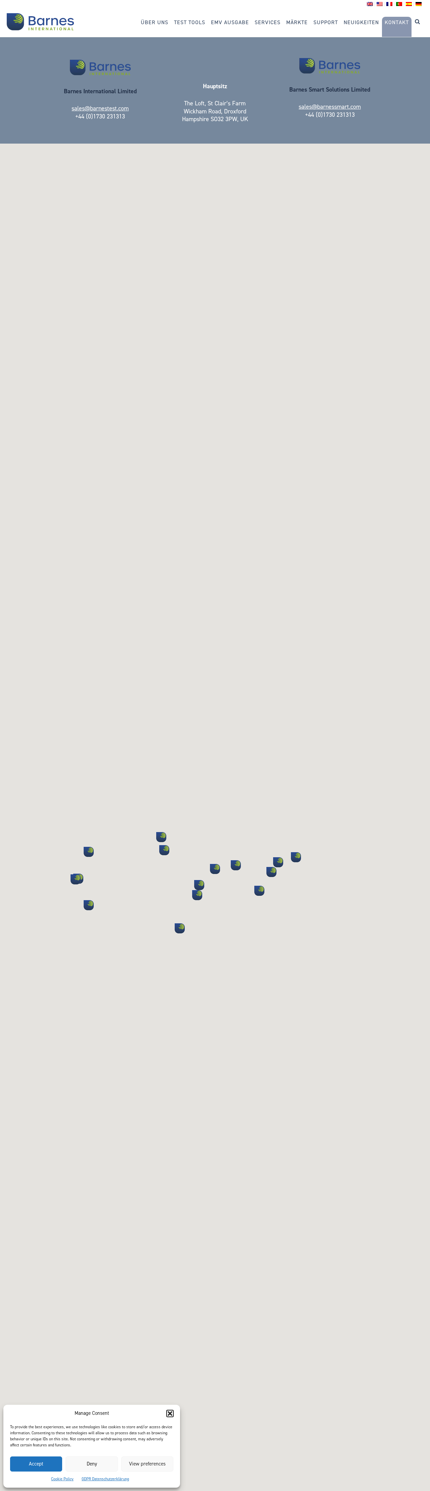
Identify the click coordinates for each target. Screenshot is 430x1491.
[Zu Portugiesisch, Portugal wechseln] (399, 4)
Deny (92, 1463)
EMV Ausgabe (230, 22)
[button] (170, 1413)
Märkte (297, 22)
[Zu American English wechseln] (380, 4)
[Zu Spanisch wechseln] (409, 4)
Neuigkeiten (361, 22)
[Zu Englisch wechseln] (370, 4)
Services (268, 22)
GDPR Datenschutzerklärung (105, 1479)
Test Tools (189, 22)
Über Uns (154, 22)
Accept (36, 1463)
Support (325, 22)
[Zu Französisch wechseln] (389, 4)
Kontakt (397, 22)
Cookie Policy (62, 1479)
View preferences (147, 1463)
